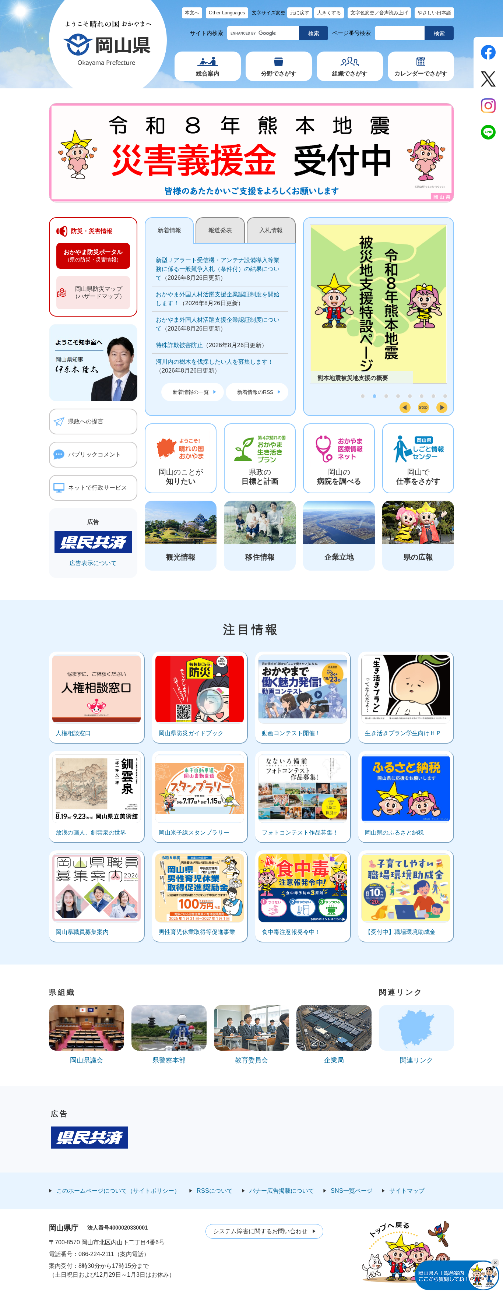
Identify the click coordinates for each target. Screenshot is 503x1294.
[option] (378, 304)
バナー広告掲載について (281, 1191)
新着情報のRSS (255, 392)
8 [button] (445, 396)
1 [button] (362, 396)
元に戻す (299, 12)
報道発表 (220, 230)
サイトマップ (407, 1191)
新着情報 (169, 230)
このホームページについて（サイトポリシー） (118, 1191)
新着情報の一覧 (191, 392)
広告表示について (93, 563)
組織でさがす (349, 73)
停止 (423, 407)
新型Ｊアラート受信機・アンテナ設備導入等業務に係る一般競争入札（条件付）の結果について (217, 269)
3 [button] (386, 396)
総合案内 (207, 73)
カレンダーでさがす (420, 73)
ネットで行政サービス (97, 487)
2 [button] (374, 396)
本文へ (192, 12)
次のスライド (441, 407)
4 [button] (398, 396)
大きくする (329, 12)
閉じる (495, 1263)
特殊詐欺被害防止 (179, 345)
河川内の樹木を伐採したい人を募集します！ (215, 362)
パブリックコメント (94, 454)
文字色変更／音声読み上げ (379, 12)
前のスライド (405, 407)
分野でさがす (278, 73)
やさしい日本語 (434, 12)
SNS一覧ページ (352, 1191)
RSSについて (215, 1191)
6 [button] (421, 396)
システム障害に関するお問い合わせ (260, 1231)
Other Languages (227, 12)
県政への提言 (85, 421)
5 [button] (410, 396)
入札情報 (271, 230)
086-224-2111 (96, 1254)
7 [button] (433, 396)
